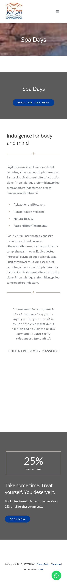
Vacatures (56, 564)
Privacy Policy (43, 564)
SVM (40, 569)
